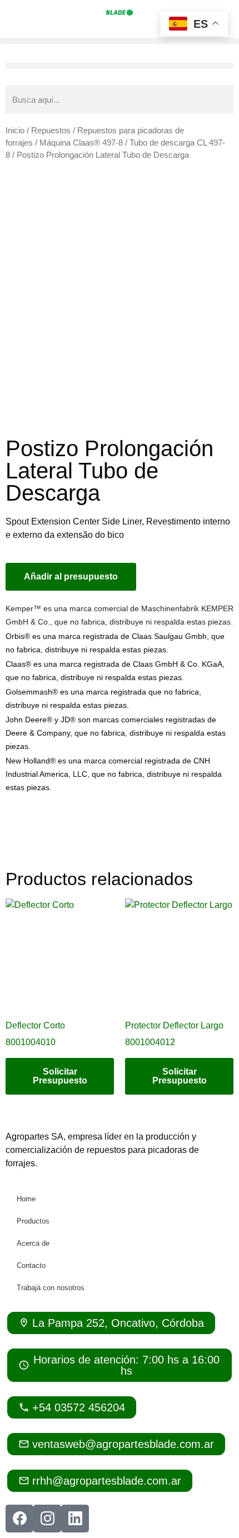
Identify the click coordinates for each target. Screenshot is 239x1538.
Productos (33, 1221)
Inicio (15, 130)
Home (26, 1199)
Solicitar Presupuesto (60, 1076)
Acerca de (33, 1243)
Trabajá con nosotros (50, 1288)
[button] (119, 41)
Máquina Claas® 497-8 (81, 142)
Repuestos (51, 130)
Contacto (31, 1265)
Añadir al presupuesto (71, 576)
